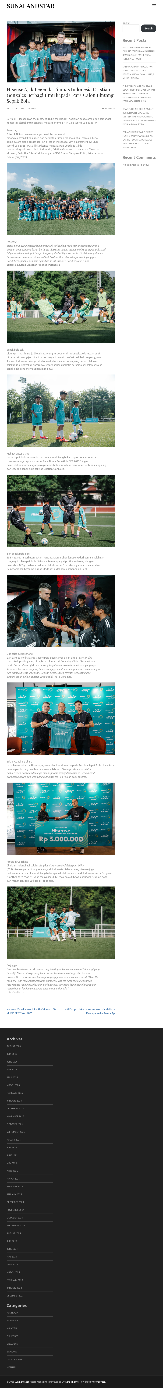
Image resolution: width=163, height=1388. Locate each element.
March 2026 (13, 1085)
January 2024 (14, 1288)
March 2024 (13, 1272)
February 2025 (15, 1186)
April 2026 (12, 1077)
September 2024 (16, 1225)
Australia (12, 1312)
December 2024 (15, 1202)
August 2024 (14, 1233)
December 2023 (15, 1295)
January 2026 (14, 1100)
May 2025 (12, 1163)
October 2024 (15, 1217)
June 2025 (12, 1155)
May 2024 (12, 1256)
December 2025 (15, 1108)
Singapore (12, 1344)
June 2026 (12, 1061)
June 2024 (12, 1249)
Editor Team (17, 108)
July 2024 (12, 1241)
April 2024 (12, 1264)
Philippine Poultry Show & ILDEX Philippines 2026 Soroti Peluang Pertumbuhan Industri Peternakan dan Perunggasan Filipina (139, 93)
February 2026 (15, 1093)
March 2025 (13, 1178)
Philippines (12, 1336)
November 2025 (15, 1116)
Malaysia (12, 1328)
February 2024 (15, 1280)
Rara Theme (72, 1381)
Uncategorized (15, 1359)
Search (126, 22)
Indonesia (110, 108)
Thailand (12, 1351)
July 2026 (12, 1054)
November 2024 (15, 1210)
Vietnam (11, 1367)
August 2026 (14, 1046)
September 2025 (16, 1132)
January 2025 (14, 1194)
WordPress (99, 1381)
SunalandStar (30, 6)
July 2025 (12, 1147)
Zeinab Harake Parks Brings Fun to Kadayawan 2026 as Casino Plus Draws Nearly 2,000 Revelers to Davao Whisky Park (138, 140)
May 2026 (12, 1069)
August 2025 (14, 1139)
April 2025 (12, 1171)
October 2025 (15, 1124)
